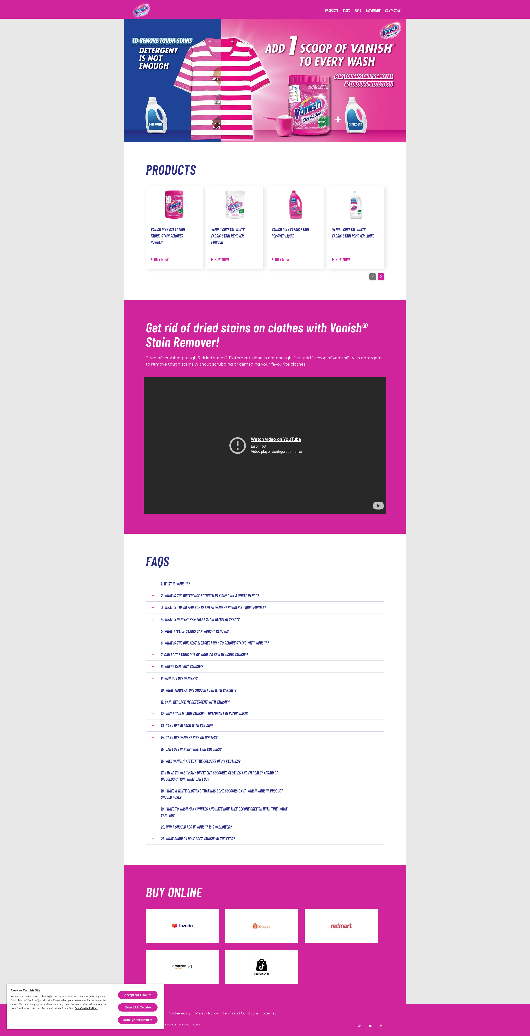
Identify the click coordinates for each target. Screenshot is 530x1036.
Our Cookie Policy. (86, 1008)
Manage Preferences (137, 1019)
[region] (85, 1006)
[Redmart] (341, 926)
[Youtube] (370, 1026)
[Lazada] (182, 926)
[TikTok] (261, 967)
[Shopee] (261, 926)
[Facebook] (381, 1026)
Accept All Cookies (137, 995)
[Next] (381, 276)
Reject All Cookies (138, 1007)
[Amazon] (182, 967)
